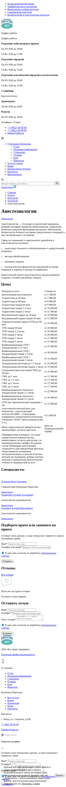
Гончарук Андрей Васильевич (17, 508)
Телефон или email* (11, 547)
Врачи (10, 166)
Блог (16, 157)
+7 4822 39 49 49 (10, 724)
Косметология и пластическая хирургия (28, 15)
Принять (60, 775)
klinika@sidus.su (15, 133)
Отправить (7, 561)
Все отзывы (7, 574)
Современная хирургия (19, 12)
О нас (16, 146)
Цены (10, 706)
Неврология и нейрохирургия (23, 9)
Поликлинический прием (20, 3)
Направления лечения (18, 169)
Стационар (19, 152)
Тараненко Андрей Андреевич (17, 495)
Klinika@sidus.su (9, 729)
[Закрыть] (2, 748)
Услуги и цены (15, 163)
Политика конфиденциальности (18, 654)
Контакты (12, 171)
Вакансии (19, 160)
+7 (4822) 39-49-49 (17, 127)
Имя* (4, 544)
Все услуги (13, 697)
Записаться (7, 187)
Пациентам (13, 703)
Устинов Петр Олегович (14, 481)
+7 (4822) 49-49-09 (17, 130)
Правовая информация (25, 149)
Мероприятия (14, 174)
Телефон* (6, 613)
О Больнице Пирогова (19, 144)
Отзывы (18, 155)
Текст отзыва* (8, 619)
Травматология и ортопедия (22, 6)
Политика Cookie (31, 783)
